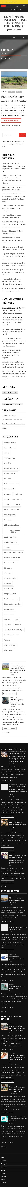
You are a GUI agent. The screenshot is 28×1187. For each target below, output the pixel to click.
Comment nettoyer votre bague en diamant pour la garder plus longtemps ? (17, 1057)
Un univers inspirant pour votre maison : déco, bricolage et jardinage (17, 1089)
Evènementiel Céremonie (17, 751)
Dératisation (8, 520)
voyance (7, 640)
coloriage (18, 494)
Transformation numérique (13, 630)
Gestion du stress (10, 537)
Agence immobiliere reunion (12, 371)
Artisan (3, 1157)
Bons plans (13, 925)
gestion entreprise (10, 542)
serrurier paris (9, 614)
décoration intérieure (11, 509)
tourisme (7, 625)
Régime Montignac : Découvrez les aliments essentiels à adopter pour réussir (13, 256)
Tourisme (11, 91)
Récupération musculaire (12, 604)
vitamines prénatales (11, 635)
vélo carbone (8, 650)
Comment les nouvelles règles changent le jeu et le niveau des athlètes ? (13, 272)
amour (6, 453)
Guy (20, 125)
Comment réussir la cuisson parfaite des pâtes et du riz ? (17, 824)
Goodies (7, 547)
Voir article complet (9, 694)
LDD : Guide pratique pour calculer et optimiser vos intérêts (17, 702)
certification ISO (10, 489)
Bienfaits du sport (10, 473)
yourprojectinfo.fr (8, 338)
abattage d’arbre (10, 443)
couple (6, 504)
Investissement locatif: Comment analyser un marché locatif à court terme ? (14, 376)
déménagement (9, 515)
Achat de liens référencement (12, 350)
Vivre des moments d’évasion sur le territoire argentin (11, 355)
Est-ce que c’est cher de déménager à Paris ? (13, 331)
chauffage (7, 494)
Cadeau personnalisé (11, 484)
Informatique (13, 1116)
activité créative (9, 448)
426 (7, 732)
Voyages (19, 91)
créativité (16, 504)
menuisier (7, 583)
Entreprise (4, 1167)
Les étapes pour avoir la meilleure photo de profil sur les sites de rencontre (13, 364)
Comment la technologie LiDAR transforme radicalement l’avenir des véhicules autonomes (13, 224)
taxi (16, 619)
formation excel (7, 362)
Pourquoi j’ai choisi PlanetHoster (13, 141)
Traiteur (18, 625)
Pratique (12, 852)
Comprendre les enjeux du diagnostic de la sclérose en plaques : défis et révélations (12, 281)
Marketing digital (10, 578)
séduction (7, 619)
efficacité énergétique (11, 525)
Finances (13, 697)
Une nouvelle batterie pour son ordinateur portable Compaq (13, 310)
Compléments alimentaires (13, 499)
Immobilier (14, 664)
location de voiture (11, 563)
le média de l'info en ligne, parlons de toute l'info (14, 21)
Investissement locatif (12, 558)
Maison (11, 1024)
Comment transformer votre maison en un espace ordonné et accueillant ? (17, 1028)
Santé (3, 1179)
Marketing (12, 954)
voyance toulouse (10, 645)
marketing (7, 573)
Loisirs (3, 1170)
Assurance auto (9, 458)
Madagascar (8, 568)
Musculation (8, 588)
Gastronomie (13, 820)
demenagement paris (9, 329)
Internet (22, 1116)
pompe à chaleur (10, 594)
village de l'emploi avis (10, 317)
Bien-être (7, 463)
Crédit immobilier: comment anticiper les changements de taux (12, 240)
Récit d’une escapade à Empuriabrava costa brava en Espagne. (17, 900)
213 (5, 886)
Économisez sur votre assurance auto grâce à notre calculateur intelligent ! (13, 208)
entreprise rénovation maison (13, 531)
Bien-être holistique (11, 468)
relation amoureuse (11, 599)
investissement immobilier (13, 552)
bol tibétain (8, 479)
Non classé (13, 896)
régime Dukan (9, 609)
